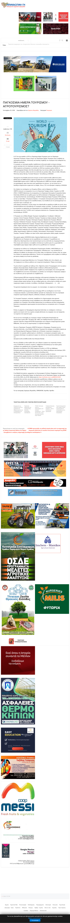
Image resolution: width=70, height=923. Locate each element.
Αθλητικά (24, 907)
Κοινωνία (55, 904)
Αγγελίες (54, 907)
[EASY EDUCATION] (18, 740)
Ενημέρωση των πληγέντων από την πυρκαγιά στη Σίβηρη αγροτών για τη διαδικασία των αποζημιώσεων (18, 409)
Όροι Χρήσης (62, 907)
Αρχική (7, 904)
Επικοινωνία (43, 910)
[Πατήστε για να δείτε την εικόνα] (40, 134)
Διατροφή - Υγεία (9, 907)
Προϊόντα (17, 907)
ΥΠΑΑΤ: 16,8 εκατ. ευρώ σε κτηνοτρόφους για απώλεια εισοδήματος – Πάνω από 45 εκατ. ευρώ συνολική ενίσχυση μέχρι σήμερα (40, 410)
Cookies (26, 910)
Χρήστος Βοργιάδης (33, 110)
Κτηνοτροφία (22, 904)
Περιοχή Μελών (34, 910)
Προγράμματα (40, 904)
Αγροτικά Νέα (14, 904)
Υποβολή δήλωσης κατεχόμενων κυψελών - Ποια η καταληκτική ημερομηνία (50, 408)
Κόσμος (31, 907)
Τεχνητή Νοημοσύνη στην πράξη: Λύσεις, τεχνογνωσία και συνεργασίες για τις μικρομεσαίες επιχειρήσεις (61, 409)
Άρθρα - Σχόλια (39, 907)
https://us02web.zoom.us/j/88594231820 (50, 377)
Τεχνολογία (62, 904)
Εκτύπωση (7, 135)
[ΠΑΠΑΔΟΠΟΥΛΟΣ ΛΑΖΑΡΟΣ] (18, 701)
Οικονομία (48, 904)
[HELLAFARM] (18, 660)
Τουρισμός (49, 110)
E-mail (7, 141)
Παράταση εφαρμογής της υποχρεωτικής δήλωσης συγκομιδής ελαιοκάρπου (27, 409)
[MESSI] (18, 799)
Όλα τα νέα (47, 907)
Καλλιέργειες (31, 904)
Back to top (6, 896)
